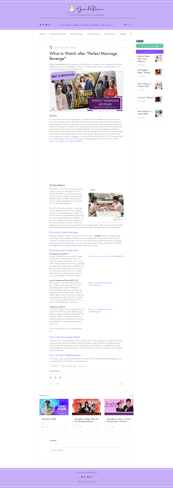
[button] (131, 34)
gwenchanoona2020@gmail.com (86, 458)
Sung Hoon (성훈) (49, 419)
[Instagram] (40, 25)
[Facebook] (43, 25)
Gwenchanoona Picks (58, 34)
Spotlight (123, 34)
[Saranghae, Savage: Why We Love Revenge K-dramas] (86, 407)
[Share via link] (60, 378)
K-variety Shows (110, 34)
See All (131, 395)
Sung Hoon (54, 366)
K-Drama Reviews (76, 34)
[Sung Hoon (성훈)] (54, 407)
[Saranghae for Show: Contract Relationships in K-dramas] (119, 407)
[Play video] (86, 161)
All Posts (42, 34)
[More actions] (122, 47)
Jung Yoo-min (83, 366)
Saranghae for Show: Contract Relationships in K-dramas (119, 420)
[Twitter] (46, 25)
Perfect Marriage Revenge (68, 366)
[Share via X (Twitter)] (55, 378)
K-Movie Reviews (93, 34)
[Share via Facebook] (50, 378)
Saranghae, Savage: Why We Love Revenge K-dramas (86, 420)
